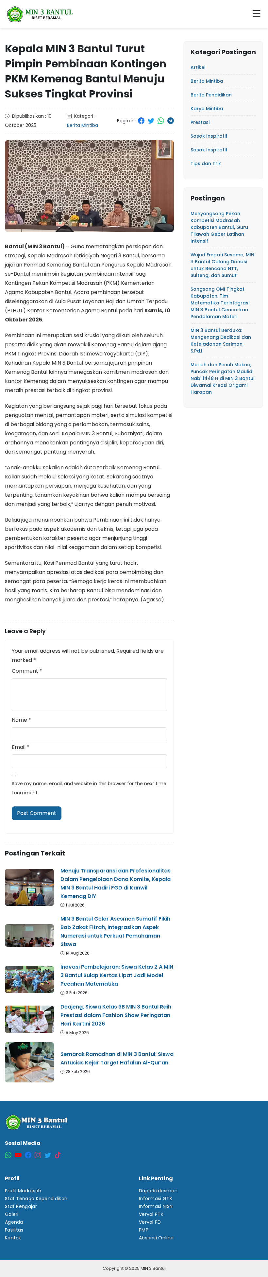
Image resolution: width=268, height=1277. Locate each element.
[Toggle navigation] (258, 14)
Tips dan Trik (206, 163)
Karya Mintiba (207, 108)
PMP (143, 1230)
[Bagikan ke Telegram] (170, 121)
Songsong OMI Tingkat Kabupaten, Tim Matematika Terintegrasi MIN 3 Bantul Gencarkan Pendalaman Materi (220, 303)
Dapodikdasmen (158, 1190)
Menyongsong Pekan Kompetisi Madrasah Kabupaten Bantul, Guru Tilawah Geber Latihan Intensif (219, 227)
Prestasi (200, 122)
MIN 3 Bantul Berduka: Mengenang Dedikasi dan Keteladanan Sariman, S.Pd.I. (221, 340)
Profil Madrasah (23, 1190)
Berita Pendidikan (211, 95)
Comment (27, 671)
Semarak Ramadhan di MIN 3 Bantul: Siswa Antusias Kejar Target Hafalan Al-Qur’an (117, 1058)
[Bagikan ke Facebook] (141, 121)
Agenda (14, 1222)
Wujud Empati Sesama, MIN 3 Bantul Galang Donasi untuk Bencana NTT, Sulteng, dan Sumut (222, 265)
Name (21, 720)
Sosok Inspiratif (209, 136)
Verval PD (150, 1222)
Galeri (12, 1214)
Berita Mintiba (82, 125)
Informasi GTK (155, 1198)
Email (20, 747)
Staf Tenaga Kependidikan (36, 1198)
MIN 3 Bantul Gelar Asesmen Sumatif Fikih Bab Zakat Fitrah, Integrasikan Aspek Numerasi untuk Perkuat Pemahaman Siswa (115, 931)
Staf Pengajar (21, 1206)
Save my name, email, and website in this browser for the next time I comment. (89, 788)
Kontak (13, 1237)
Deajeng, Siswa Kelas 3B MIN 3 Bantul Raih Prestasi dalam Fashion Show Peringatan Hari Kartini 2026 (115, 1015)
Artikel (198, 67)
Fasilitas (14, 1230)
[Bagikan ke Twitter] (151, 121)
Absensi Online (156, 1237)
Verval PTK (151, 1214)
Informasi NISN (156, 1206)
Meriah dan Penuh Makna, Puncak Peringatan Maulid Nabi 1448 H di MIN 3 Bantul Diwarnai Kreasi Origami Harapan (223, 378)
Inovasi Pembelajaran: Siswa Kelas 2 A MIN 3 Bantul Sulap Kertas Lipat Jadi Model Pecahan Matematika (116, 975)
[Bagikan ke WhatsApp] (161, 121)
